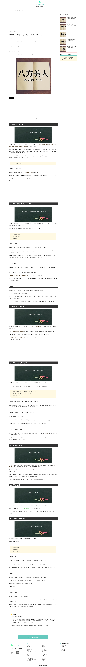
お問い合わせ (66, 58)
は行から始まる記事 (33, 637)
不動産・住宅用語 (30, 658)
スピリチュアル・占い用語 (31, 659)
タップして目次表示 (33, 118)
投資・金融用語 (44, 658)
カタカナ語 (43, 646)
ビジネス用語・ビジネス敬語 (31, 651)
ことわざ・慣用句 (30, 649)
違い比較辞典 (63, 651)
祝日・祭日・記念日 (45, 654)
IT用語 (28, 645)
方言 (42, 651)
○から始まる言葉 (63, 645)
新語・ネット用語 (44, 650)
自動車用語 (43, 659)
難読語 (28, 650)
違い (28, 654)
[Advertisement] (33, 22)
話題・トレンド (29, 655)
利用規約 (62, 646)
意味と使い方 (29, 646)
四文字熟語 (43, 649)
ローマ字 (43, 655)
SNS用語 (43, 660)
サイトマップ (63, 649)
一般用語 (43, 645)
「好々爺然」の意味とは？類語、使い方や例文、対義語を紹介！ (72, 25)
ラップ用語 (29, 660)
